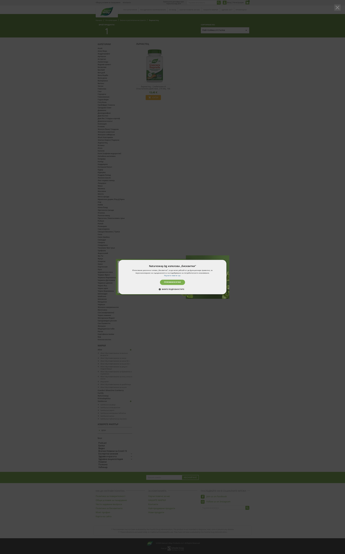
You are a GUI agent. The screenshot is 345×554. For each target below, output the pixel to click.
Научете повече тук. (172, 276)
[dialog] (172, 277)
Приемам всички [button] (172, 282)
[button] (172, 289)
